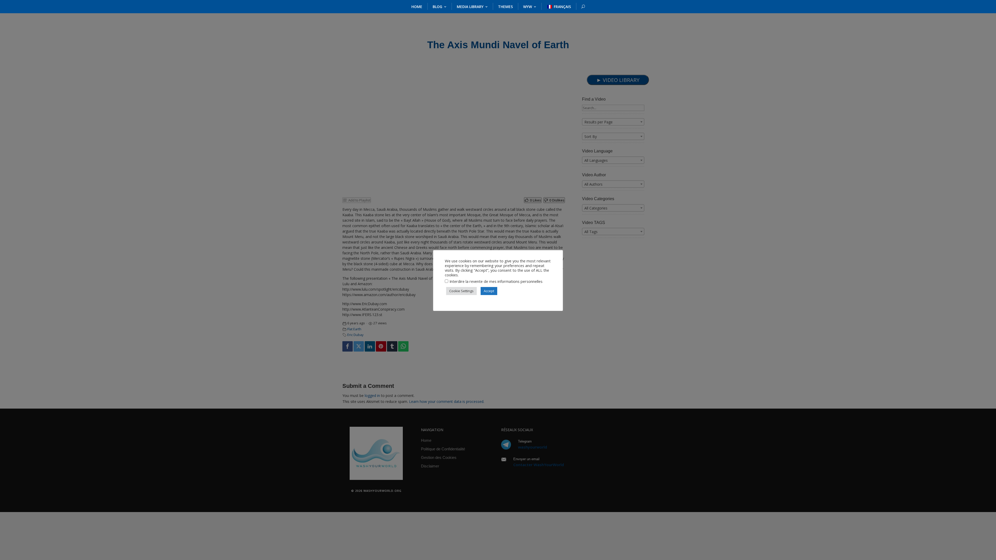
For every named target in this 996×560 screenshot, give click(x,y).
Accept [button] (489, 291)
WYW (527, 6)
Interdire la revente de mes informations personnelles (495, 281)
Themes (505, 6)
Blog (437, 6)
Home (416, 6)
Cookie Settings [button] (461, 291)
